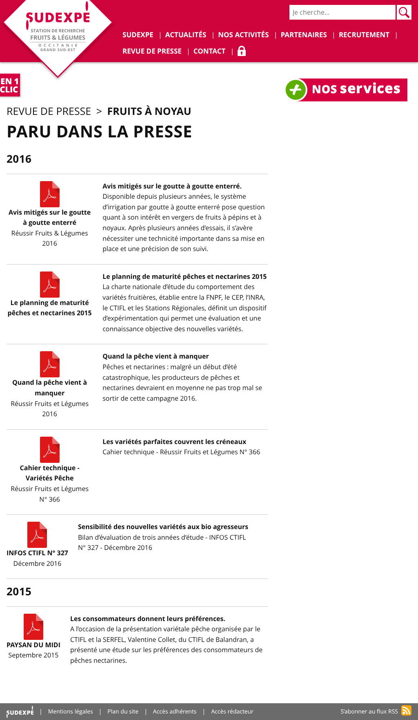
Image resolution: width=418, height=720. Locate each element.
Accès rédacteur (232, 712)
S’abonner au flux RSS (369, 712)
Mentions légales (70, 712)
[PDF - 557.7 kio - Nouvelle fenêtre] (50, 364)
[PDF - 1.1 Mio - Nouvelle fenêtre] (50, 284)
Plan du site (122, 712)
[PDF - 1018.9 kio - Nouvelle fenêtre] (50, 450)
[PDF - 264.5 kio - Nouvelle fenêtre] (33, 627)
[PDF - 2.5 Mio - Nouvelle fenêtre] (37, 535)
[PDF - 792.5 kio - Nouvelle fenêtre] (50, 194)
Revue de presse (49, 111)
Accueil (20, 711)
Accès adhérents (175, 712)
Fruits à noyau (149, 111)
